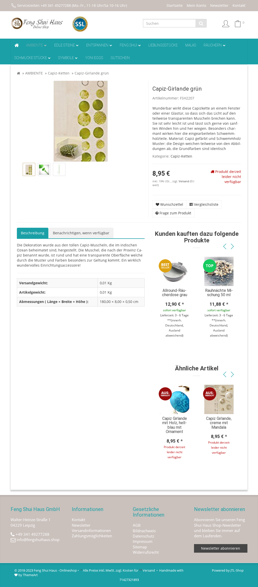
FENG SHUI (128, 45)
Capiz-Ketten (59, 73)
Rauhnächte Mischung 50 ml (219, 292)
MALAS (190, 45)
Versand (184, 181)
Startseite (175, 5)
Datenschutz (143, 536)
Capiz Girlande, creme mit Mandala (219, 423)
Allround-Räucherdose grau (174, 292)
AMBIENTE (34, 45)
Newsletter (219, 5)
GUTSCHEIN (120, 58)
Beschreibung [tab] (32, 233)
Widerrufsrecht (146, 552)
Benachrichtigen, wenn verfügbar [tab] (81, 233)
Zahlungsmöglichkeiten (92, 535)
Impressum (142, 541)
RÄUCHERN (213, 45)
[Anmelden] (226, 24)
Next (232, 247)
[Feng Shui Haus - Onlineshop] (37, 23)
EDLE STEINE (64, 45)
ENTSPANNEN (97, 45)
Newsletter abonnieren (220, 548)
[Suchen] (201, 23)
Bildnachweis (144, 530)
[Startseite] (18, 73)
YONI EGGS (94, 58)
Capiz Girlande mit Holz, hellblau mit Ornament (174, 425)
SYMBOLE (66, 58)
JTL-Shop (237, 570)
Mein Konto (196, 5)
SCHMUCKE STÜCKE (30, 58)
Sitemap (140, 546)
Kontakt (239, 5)
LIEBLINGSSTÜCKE (163, 45)
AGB (137, 525)
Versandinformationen (91, 530)
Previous (225, 247)
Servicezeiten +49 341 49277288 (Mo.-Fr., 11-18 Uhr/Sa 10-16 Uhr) (72, 5)
